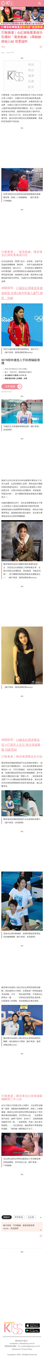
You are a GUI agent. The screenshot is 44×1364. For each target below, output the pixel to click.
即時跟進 (19, 1217)
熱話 (3, 47)
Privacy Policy (27, 1349)
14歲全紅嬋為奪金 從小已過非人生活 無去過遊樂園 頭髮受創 (20, 744)
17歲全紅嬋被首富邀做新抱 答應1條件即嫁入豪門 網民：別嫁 (22, 293)
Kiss (3, 53)
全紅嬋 (31, 1217)
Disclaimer (16, 1349)
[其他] (41, 48)
